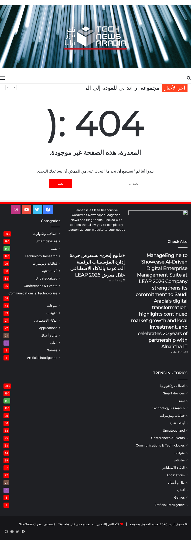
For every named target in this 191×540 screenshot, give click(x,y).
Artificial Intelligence (42, 358)
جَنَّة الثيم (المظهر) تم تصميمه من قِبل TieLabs (88, 524)
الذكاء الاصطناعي (45, 320)
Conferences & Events (40, 286)
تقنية (54, 248)
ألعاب (53, 343)
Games (52, 350)
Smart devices (46, 241)
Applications (48, 328)
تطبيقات (51, 313)
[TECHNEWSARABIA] (95, 36)
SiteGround (27, 524)
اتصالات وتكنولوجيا (44, 234)
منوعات (52, 305)
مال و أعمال (49, 335)
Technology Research (41, 256)
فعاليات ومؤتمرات (45, 263)
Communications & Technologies (32, 293)
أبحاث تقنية (49, 271)
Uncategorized (46, 278)
